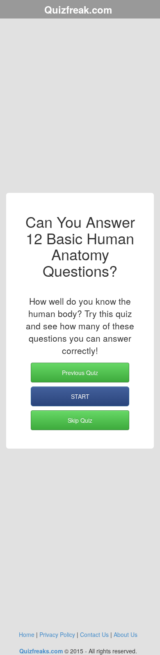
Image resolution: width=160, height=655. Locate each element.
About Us (125, 634)
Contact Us (94, 634)
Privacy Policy (57, 634)
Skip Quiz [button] (80, 420)
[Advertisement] (80, 107)
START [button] (80, 396)
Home (26, 634)
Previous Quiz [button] (80, 372)
